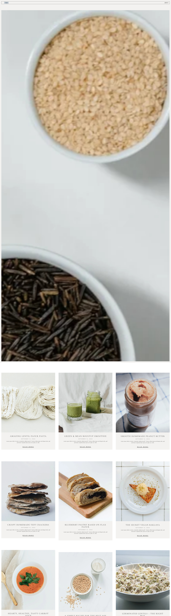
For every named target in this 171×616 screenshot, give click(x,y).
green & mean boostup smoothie (85, 436)
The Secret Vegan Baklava (143, 525)
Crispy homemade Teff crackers (28, 525)
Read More (28, 447)
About (166, 2)
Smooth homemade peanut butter (143, 436)
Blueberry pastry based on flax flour (85, 526)
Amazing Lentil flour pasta (28, 436)
